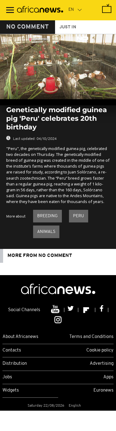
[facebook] (101, 310)
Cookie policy (100, 350)
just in (67, 27)
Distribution (14, 363)
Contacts (11, 350)
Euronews (103, 390)
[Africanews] (40, 10)
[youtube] (55, 310)
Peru (78, 216)
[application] (58, 66)
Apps (108, 377)
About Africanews (20, 337)
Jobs (7, 377)
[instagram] (58, 319)
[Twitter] (71, 310)
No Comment (27, 27)
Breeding (47, 216)
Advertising (102, 363)
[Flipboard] (86, 310)
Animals (46, 232)
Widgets (10, 390)
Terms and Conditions (91, 337)
